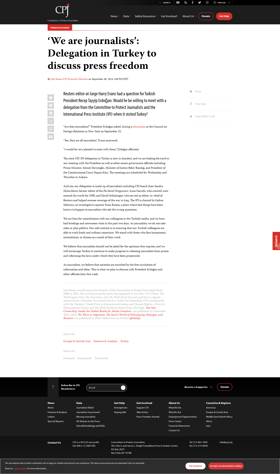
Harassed (69, 358)
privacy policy (20, 468)
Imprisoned (84, 358)
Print (197, 91)
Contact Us (174, 430)
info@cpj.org (226, 442)
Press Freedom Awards (147, 416)
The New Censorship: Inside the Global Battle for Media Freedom (109, 310)
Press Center (175, 421)
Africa (209, 421)
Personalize (195, 466)
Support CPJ (142, 407)
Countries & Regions (218, 403)
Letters (51, 416)
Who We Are (175, 412)
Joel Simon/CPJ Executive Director (69, 79)
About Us (174, 403)
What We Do (175, 407)
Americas (211, 407)
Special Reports (56, 421)
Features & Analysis (60, 27)
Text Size (200, 104)
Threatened (101, 358)
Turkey (124, 341)
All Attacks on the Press (88, 421)
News (51, 403)
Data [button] (126, 16)
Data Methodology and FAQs (90, 425)
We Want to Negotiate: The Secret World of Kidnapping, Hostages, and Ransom (113, 317)
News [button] (114, 16)
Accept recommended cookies (226, 466)
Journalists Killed (84, 407)
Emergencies (120, 407)
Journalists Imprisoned (87, 412)
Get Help (224, 16)
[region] (140, 466)
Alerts (51, 407)
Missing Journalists (85, 416)
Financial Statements (179, 425)
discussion (139, 126)
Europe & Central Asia (77, 341)
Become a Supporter (196, 386)
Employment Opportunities (183, 416)
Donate (206, 16)
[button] (229, 2)
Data (79, 403)
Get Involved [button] (169, 16)
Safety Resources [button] (145, 16)
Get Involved (144, 403)
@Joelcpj (135, 318)
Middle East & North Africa (219, 416)
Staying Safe (120, 412)
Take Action (142, 412)
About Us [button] (188, 16)
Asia (208, 425)
